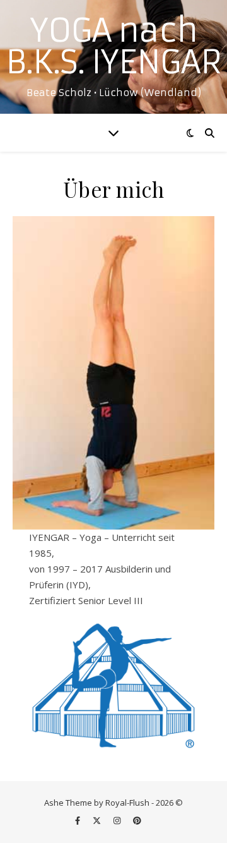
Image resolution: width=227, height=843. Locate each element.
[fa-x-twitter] (98, 821)
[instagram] (118, 821)
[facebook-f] (78, 821)
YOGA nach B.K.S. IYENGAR (113, 46)
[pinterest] (137, 821)
